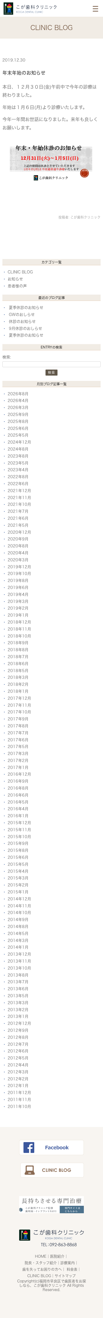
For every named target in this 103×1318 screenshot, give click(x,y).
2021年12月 (19, 491)
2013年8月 (18, 975)
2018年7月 (18, 657)
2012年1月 (18, 1086)
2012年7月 (18, 1044)
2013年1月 (18, 1016)
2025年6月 (18, 428)
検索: (6, 357)
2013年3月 (18, 1003)
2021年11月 (19, 498)
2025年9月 (18, 414)
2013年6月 (18, 989)
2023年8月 (18, 456)
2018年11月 (19, 629)
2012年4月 (18, 1065)
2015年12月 (19, 823)
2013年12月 (19, 954)
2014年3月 (18, 940)
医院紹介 (57, 1256)
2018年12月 (19, 622)
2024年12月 (19, 442)
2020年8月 (18, 546)
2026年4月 (18, 400)
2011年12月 (19, 1093)
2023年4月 (18, 470)
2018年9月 (18, 643)
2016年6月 (18, 795)
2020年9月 (18, 539)
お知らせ (15, 279)
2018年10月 (19, 636)
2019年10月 (19, 573)
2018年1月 (18, 691)
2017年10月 (19, 712)
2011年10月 (19, 1106)
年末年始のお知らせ (24, 72)
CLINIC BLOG (20, 272)
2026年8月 (18, 394)
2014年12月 (19, 899)
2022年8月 (18, 477)
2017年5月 (18, 747)
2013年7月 (18, 982)
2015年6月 (18, 857)
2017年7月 (18, 733)
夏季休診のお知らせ (26, 307)
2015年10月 (19, 837)
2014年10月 (19, 913)
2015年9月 (18, 843)
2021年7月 (18, 511)
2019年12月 (19, 567)
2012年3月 (18, 1072)
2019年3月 (18, 601)
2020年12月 (19, 532)
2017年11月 (19, 705)
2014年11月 (19, 906)
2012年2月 (18, 1079)
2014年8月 (18, 926)
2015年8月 (18, 850)
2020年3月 (18, 560)
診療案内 (67, 1263)
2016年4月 (18, 809)
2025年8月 (18, 421)
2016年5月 (18, 802)
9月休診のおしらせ (25, 328)
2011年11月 (19, 1099)
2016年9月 (18, 781)
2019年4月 (18, 594)
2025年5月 (18, 435)
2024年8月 (18, 449)
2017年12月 (19, 698)
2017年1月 (18, 767)
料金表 (72, 1269)
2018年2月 (18, 684)
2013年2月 (18, 1010)
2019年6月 (18, 587)
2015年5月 (18, 864)
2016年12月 (19, 774)
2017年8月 (18, 726)
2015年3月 (18, 878)
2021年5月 (18, 525)
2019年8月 (18, 580)
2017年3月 (18, 753)
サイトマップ (65, 1276)
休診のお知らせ (22, 321)
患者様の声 (17, 286)
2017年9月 (18, 719)
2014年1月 (18, 947)
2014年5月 (18, 933)
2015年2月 (18, 885)
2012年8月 (18, 1037)
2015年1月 (18, 892)
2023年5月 (18, 463)
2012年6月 (18, 1051)
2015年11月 (19, 830)
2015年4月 (18, 871)
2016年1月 (18, 816)
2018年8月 (18, 650)
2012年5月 (18, 1058)
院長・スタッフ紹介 (41, 1263)
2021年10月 (19, 504)
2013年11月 (19, 961)
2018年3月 (18, 677)
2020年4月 (18, 553)
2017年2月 (18, 760)
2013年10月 (19, 968)
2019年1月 (18, 615)
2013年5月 (18, 996)
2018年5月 (18, 671)
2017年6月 (18, 740)
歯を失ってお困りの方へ (42, 1269)
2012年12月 (19, 1023)
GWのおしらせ (22, 314)
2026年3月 (18, 407)
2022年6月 (18, 484)
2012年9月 (18, 1030)
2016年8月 (18, 788)
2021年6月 (18, 518)
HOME (40, 1256)
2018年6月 (18, 664)
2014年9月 (18, 920)
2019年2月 (18, 608)
